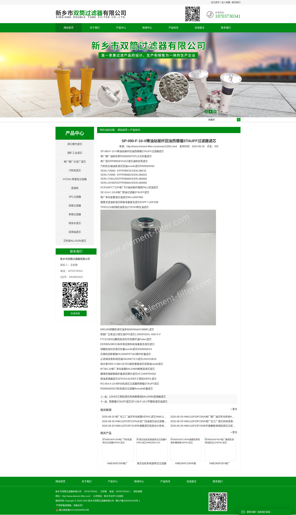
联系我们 (236, 2)
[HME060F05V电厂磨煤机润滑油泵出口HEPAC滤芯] (220, 449)
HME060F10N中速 (185, 463)
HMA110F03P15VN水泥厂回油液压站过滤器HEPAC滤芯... (134, 421)
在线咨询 (75, 313)
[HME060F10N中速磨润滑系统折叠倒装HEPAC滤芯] (186, 449)
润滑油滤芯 (75, 232)
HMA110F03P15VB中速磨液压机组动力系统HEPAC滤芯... (134, 425)
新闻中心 (147, 27)
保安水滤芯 (75, 223)
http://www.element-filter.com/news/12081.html (152, 146)
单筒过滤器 (75, 214)
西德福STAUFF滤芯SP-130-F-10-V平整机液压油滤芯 (138, 401)
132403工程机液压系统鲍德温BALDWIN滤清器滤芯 (137, 396)
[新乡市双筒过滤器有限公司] (91, 20)
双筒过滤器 (75, 205)
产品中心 (121, 27)
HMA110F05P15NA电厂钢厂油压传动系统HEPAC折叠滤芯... (203, 416)
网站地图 (138, 491)
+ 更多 (233, 409)
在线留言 (200, 27)
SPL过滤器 (75, 197)
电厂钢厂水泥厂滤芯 (75, 161)
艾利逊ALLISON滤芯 (74, 240)
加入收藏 (225, 2)
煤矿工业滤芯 (74, 153)
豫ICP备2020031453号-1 (127, 500)
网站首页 (69, 27)
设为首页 (215, 2)
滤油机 (74, 188)
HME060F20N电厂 (117, 463)
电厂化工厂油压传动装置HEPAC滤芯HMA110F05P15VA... (134, 416)
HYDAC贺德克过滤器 (75, 179)
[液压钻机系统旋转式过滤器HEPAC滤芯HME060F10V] (152, 449)
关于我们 (95, 27)
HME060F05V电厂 (219, 463)
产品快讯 (173, 27)
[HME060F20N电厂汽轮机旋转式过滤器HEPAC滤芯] (118, 449)
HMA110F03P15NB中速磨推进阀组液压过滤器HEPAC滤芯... (203, 425)
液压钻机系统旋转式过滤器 (151, 463)
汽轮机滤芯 (75, 170)
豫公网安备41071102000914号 (74, 510)
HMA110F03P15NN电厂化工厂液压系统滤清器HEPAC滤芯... (203, 421)
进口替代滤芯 (74, 144)
